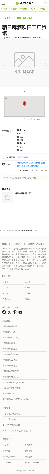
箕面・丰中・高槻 (24, 18)
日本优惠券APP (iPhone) (13, 382)
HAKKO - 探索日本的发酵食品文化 (17, 430)
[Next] (45, 63)
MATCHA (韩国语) (9, 348)
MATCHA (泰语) (9, 343)
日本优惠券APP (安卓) (11, 388)
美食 (15, 8)
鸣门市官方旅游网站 (11, 425)
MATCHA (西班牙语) (10, 376)
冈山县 (28, 298)
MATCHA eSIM (8, 393)
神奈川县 (6, 298)
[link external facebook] (4, 313)
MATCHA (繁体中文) (10, 337)
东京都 (5, 281)
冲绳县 (28, 293)
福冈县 (5, 293)
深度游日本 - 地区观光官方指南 (15, 399)
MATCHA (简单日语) (10, 371)
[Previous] (3, 63)
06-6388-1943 (23, 157)
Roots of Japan (9, 419)
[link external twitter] (10, 313)
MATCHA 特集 (39, 8)
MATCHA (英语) (9, 331)
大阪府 (7, 18)
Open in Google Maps (32, 119)
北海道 (28, 287)
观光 (5, 8)
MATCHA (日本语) (9, 326)
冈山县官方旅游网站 (11, 413)
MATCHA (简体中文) (10, 354)
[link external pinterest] (15, 313)
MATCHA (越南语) (9, 365)
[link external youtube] (21, 313)
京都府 (5, 287)
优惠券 (25, 8)
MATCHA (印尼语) (9, 360)
